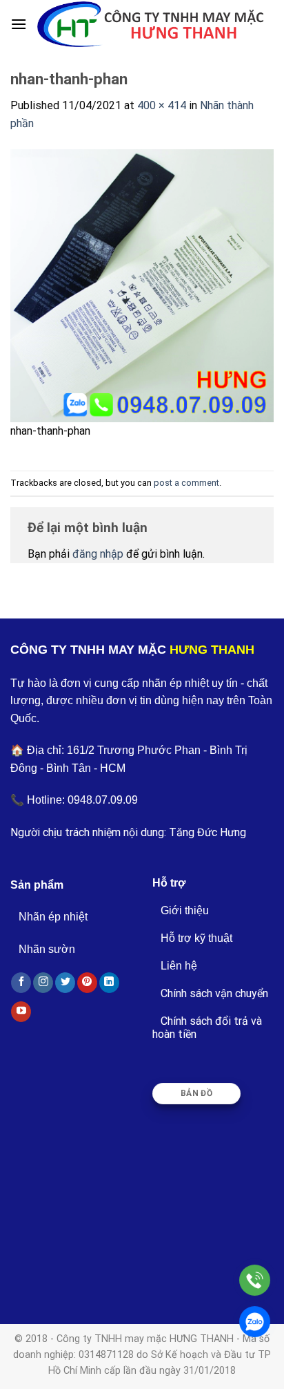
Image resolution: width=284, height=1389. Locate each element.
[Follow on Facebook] (21, 982)
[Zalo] (254, 1321)
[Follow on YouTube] (21, 1011)
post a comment (186, 483)
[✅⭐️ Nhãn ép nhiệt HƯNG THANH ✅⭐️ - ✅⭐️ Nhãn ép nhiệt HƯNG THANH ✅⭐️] (150, 23)
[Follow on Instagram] (43, 982)
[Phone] (254, 1280)
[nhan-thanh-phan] (142, 284)
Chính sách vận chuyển (214, 993)
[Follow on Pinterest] (87, 982)
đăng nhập (97, 553)
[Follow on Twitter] (65, 982)
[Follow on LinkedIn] (109, 982)
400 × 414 (161, 105)
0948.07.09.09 (103, 800)
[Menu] (18, 24)
